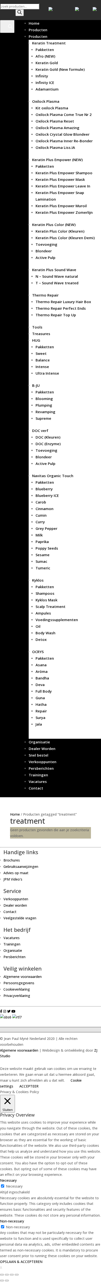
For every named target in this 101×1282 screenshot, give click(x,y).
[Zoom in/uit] (17, 1274)
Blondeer (44, 250)
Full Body (44, 691)
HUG (36, 340)
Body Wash (45, 632)
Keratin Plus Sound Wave (54, 269)
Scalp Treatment (50, 606)
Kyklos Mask (46, 599)
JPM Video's (12, 879)
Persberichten (41, 768)
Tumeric (43, 567)
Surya (40, 717)
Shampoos (45, 593)
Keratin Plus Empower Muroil (61, 205)
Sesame (43, 554)
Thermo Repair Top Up (56, 314)
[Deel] (7, 1274)
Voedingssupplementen (57, 619)
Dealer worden (15, 905)
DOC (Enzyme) (48, 443)
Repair (41, 710)
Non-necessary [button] (12, 1221)
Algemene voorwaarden (22, 976)
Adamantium (47, 89)
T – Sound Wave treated (57, 282)
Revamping (45, 411)
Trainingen (38, 774)
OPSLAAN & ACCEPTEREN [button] (21, 1261)
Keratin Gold (47, 62)
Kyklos (38, 580)
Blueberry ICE (47, 495)
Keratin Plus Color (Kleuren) (60, 231)
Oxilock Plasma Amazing (57, 127)
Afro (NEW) (45, 56)
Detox (41, 639)
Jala (39, 724)
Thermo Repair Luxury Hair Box (63, 301)
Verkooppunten (42, 761)
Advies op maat (15, 873)
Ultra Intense (47, 373)
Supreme (43, 418)
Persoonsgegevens (18, 983)
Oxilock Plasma (45, 101)
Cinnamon (44, 508)
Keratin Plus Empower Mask (60, 179)
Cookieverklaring (16, 989)
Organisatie (39, 741)
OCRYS (38, 651)
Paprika (42, 541)
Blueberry (44, 488)
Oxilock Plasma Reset (55, 121)
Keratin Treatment (49, 43)
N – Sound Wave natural (57, 276)
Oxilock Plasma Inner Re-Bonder (64, 140)
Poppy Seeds (47, 548)
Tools (37, 327)
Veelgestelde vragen (19, 918)
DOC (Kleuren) (48, 437)
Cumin (41, 515)
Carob (41, 502)
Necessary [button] (8, 1180)
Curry (40, 521)
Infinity (42, 75)
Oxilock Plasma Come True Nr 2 (64, 114)
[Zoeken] (19, 12)
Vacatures (38, 781)
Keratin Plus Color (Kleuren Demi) (65, 237)
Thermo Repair (45, 295)
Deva (40, 684)
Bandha (42, 678)
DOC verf (40, 430)
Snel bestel (38, 755)
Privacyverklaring (16, 995)
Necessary (14, 1186)
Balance (43, 360)
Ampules (43, 613)
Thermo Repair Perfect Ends (61, 308)
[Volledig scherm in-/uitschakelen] (12, 1274)
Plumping (44, 405)
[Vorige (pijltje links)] (2, 1280)
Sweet (41, 353)
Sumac (41, 561)
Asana (41, 664)
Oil (38, 626)
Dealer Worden (42, 748)
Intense (42, 366)
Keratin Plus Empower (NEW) (57, 159)
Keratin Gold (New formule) (60, 69)
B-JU (36, 385)
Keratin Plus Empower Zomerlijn (64, 212)
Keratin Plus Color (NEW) (54, 224)
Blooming (44, 398)
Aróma (42, 671)
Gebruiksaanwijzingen (20, 866)
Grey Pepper (46, 528)
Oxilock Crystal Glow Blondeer (62, 134)
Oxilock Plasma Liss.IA (55, 147)
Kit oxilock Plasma (52, 107)
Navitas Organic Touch (52, 475)
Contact (36, 788)
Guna (40, 697)
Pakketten (45, 49)
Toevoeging (46, 244)
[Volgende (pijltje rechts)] (7, 1280)
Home (34, 23)
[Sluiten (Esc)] (2, 1274)
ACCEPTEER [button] (28, 1086)
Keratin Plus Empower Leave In (63, 186)
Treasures (41, 333)
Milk (39, 535)
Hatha (41, 704)
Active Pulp (45, 257)
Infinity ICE (45, 82)
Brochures (11, 860)
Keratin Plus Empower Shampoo (64, 172)
